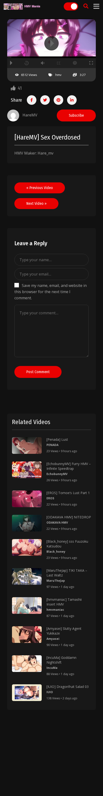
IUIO (49, 692)
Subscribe (76, 115)
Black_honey (55, 552)
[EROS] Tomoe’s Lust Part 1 (68, 493)
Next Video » (36, 203)
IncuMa (51, 668)
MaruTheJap (55, 581)
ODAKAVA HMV (57, 523)
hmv (58, 75)
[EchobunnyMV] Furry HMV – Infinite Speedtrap (68, 466)
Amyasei (52, 639)
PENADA (52, 445)
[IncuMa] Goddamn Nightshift (61, 660)
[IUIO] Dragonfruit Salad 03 (67, 686)
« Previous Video (39, 187)
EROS (50, 498)
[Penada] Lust (57, 439)
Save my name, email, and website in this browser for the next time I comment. (50, 291)
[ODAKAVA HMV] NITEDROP (68, 517)
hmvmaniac (55, 610)
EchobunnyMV (57, 474)
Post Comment (38, 372)
